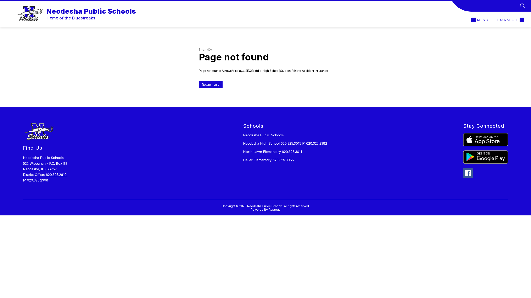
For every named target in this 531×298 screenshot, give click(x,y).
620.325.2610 (56, 175)
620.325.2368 (37, 180)
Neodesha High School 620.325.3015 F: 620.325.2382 (285, 143)
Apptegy (274, 209)
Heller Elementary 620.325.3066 (268, 160)
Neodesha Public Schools (263, 135)
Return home (210, 84)
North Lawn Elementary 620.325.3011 (272, 152)
